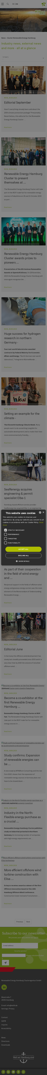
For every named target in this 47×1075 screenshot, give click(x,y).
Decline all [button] (23, 555)
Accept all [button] (23, 549)
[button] (23, 561)
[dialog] (23, 537)
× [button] (43, 512)
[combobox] (40, 512)
